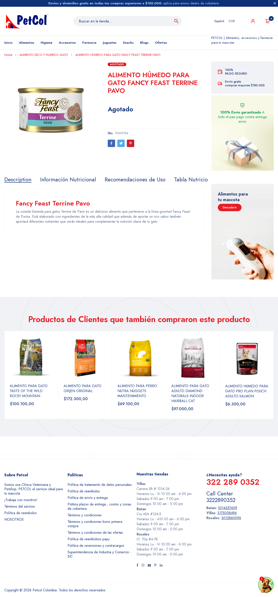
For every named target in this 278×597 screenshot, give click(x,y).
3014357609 (227, 507)
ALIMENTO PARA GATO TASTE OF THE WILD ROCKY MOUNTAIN (29, 390)
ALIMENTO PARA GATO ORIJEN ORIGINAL (82, 388)
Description (17, 179)
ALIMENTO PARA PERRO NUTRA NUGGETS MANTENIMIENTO (137, 390)
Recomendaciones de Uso (135, 179)
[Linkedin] (161, 565)
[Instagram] (142, 565)
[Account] (253, 21)
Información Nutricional (68, 179)
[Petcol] (27, 21)
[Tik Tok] (155, 565)
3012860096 (231, 517)
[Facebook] (111, 143)
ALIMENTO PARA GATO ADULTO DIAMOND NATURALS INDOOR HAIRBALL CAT (190, 393)
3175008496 (227, 512)
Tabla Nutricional (194, 179)
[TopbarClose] (274, 3)
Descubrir (230, 207)
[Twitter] (121, 143)
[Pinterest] (130, 143)
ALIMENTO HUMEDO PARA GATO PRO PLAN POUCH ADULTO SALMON (246, 391)
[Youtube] (149, 565)
